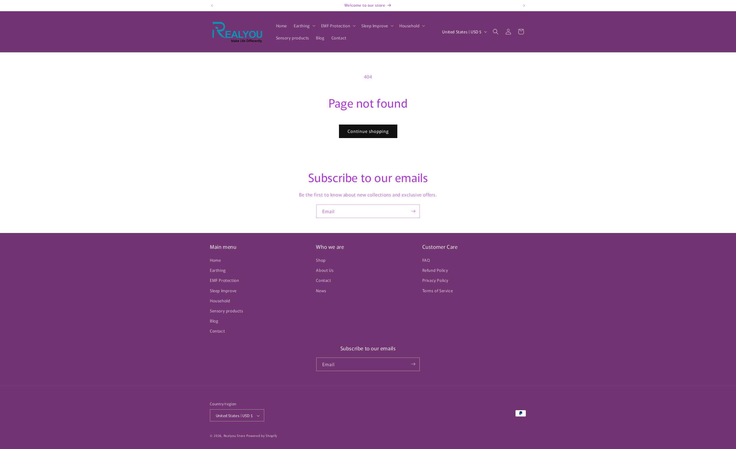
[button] (304, 26)
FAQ (426, 260)
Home (215, 260)
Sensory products (226, 311)
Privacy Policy (435, 280)
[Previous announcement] (212, 5)
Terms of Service (437, 290)
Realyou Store (235, 435)
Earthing (218, 270)
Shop (320, 260)
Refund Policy (435, 270)
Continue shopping (368, 131)
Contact (217, 331)
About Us (325, 270)
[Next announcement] (524, 5)
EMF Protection (224, 280)
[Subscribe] (413, 211)
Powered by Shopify (261, 435)
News (321, 290)
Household (220, 300)
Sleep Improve (223, 290)
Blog (214, 321)
